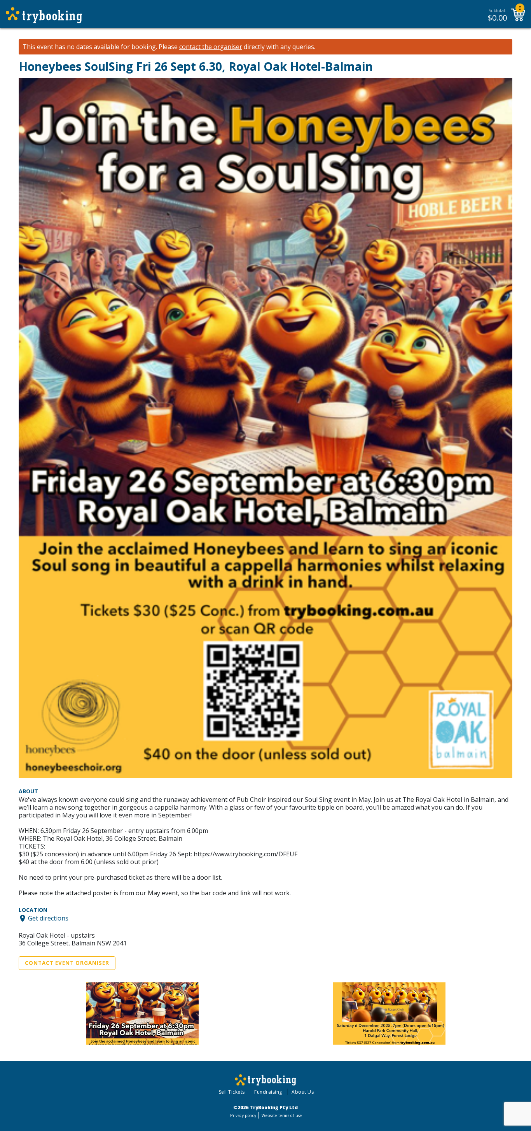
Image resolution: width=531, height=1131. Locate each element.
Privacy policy (243, 1115)
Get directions (48, 918)
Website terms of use (282, 1115)
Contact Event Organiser (67, 962)
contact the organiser (210, 47)
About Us (303, 1092)
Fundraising (268, 1092)
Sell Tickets (232, 1092)
